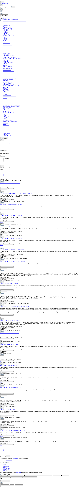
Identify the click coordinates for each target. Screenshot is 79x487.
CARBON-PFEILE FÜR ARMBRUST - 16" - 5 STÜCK (10, 365)
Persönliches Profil (7, 19)
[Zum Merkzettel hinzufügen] (2, 182)
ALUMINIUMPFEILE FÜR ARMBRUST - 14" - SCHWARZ (11, 215)
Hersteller (2, 156)
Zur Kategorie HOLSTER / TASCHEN (9, 96)
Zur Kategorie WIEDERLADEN (8, 112)
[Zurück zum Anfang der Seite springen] (1, 483)
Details (1, 210)
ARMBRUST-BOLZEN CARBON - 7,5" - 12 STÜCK (10, 271)
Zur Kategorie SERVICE (7, 103)
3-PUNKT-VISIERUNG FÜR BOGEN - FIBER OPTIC (10, 183)
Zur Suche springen (13, 0)
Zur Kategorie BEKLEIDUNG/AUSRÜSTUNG (11, 85)
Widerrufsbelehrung (6, 466)
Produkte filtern (4, 150)
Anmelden (2, 17)
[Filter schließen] (0, 155)
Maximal (5, 169)
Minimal (5, 167)
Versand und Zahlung (6, 468)
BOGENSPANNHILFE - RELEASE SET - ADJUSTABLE (10, 320)
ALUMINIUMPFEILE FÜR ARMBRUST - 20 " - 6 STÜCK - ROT (12, 249)
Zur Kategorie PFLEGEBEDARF (8, 126)
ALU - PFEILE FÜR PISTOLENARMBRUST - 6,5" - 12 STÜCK (12, 204)
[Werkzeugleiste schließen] (1, 478)
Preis (2, 166)
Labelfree (5, 161)
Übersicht (2, 19)
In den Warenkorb (3, 200)
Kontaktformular (9, 460)
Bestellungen (16, 19)
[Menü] (1, 5)
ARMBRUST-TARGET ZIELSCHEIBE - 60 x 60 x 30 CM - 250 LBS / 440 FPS (14, 306)
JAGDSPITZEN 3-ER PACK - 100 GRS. (7, 409)
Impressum (4, 464)
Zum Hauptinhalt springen (5, 0)
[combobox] (5, 7)
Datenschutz (5, 467)
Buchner (5, 159)
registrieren (4, 18)
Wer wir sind (5, 470)
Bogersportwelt (6, 158)
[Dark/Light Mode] (2, 2)
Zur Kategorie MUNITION (7, 66)
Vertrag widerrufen (3, 461)
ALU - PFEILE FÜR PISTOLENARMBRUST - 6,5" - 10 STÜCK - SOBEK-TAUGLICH (16, 193)
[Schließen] (0, 486)
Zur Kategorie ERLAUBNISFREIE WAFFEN (11, 23)
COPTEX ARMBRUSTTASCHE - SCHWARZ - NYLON (10, 387)
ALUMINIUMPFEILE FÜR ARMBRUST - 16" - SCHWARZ (11, 238)
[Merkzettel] (1, 12)
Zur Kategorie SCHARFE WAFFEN (9, 35)
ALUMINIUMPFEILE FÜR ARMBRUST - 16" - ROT (10, 226)
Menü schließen (4, 15)
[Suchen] (12, 7)
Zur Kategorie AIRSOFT (7, 51)
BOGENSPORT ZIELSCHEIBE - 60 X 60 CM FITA (9, 344)
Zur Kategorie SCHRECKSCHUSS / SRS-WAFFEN (12, 58)
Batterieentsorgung (6, 469)
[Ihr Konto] (1, 13)
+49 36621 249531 (15, 458)
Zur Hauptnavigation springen (21, 0)
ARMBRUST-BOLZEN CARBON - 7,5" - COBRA (9, 283)
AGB (3, 465)
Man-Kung (6, 162)
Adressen (12, 19)
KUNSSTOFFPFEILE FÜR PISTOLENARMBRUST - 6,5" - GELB (12, 430)
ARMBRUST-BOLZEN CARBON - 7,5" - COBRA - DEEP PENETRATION (14, 294)
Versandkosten (18, 472)
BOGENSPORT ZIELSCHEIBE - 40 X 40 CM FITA (9, 333)
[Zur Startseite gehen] (4, 3)
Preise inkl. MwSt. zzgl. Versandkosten (7, 188)
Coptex (5, 160)
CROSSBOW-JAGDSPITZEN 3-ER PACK (8, 398)
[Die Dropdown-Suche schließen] (14, 7)
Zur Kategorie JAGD (6, 43)
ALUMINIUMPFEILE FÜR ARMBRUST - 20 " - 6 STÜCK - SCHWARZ (13, 261)
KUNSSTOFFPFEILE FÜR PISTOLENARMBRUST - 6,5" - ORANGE (13, 439)
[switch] (3, 475)
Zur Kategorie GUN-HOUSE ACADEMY (10, 121)
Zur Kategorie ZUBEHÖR (7, 131)
